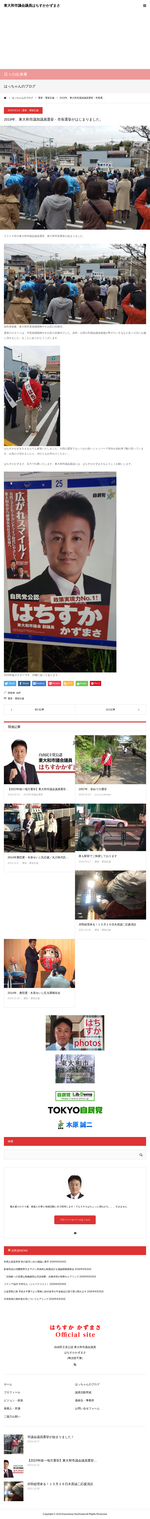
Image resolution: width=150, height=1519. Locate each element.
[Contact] (75, 1231)
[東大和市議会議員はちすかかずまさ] (32, 5)
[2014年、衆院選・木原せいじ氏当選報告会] (39, 963)
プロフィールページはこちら (75, 1219)
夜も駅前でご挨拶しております (98, 856)
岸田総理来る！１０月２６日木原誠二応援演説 (107, 924)
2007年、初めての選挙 (93, 789)
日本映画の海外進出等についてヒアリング (26, 1299)
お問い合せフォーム (87, 1408)
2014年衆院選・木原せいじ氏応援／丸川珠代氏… (38, 857)
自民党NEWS (19, 1250)
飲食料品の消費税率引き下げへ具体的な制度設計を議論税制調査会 (39, 1269)
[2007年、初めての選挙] (110, 759)
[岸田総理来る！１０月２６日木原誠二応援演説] (110, 895)
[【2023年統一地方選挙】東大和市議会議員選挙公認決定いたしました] (39, 759)
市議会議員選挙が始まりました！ (50, 1437)
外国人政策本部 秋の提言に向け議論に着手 (26, 1261)
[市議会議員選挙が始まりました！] (13, 1444)
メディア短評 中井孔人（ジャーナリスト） (26, 1284)
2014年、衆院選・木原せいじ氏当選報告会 (34, 992)
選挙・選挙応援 (30, 110)
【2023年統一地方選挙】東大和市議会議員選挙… (38, 789)
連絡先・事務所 (84, 1400)
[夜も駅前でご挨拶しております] (110, 827)
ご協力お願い (12, 1416)
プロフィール (12, 1392)
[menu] (144, 5)
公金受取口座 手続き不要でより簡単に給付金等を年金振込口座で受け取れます (45, 1291)
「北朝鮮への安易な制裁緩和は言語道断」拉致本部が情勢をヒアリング (41, 1276)
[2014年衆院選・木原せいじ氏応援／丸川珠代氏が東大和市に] (39, 828)
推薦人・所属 (12, 1408)
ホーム (8, 1384)
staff (18, 692)
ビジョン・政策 (13, 1400)
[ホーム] (5, 98)
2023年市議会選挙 (33, 794)
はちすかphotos (103, 794)
